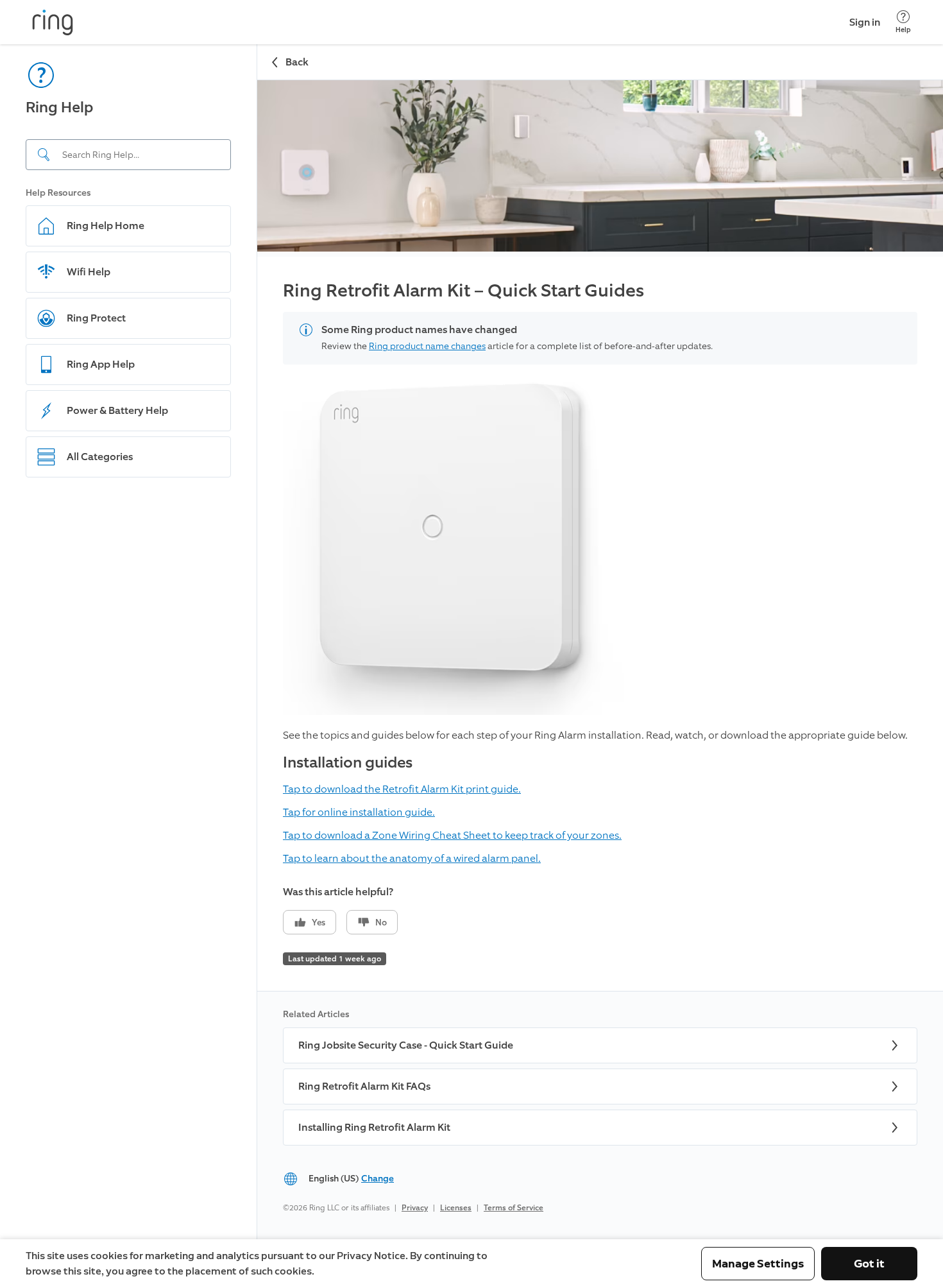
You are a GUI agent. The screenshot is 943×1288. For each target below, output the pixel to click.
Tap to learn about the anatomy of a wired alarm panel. (412, 858)
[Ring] (52, 22)
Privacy (415, 1208)
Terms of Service (513, 1208)
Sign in (864, 22)
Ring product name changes (427, 346)
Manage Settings (758, 1264)
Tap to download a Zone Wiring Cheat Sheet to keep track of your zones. (452, 835)
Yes (318, 922)
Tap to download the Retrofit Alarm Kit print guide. (402, 789)
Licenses (455, 1208)
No (381, 922)
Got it (869, 1264)
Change (377, 1178)
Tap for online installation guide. (359, 812)
